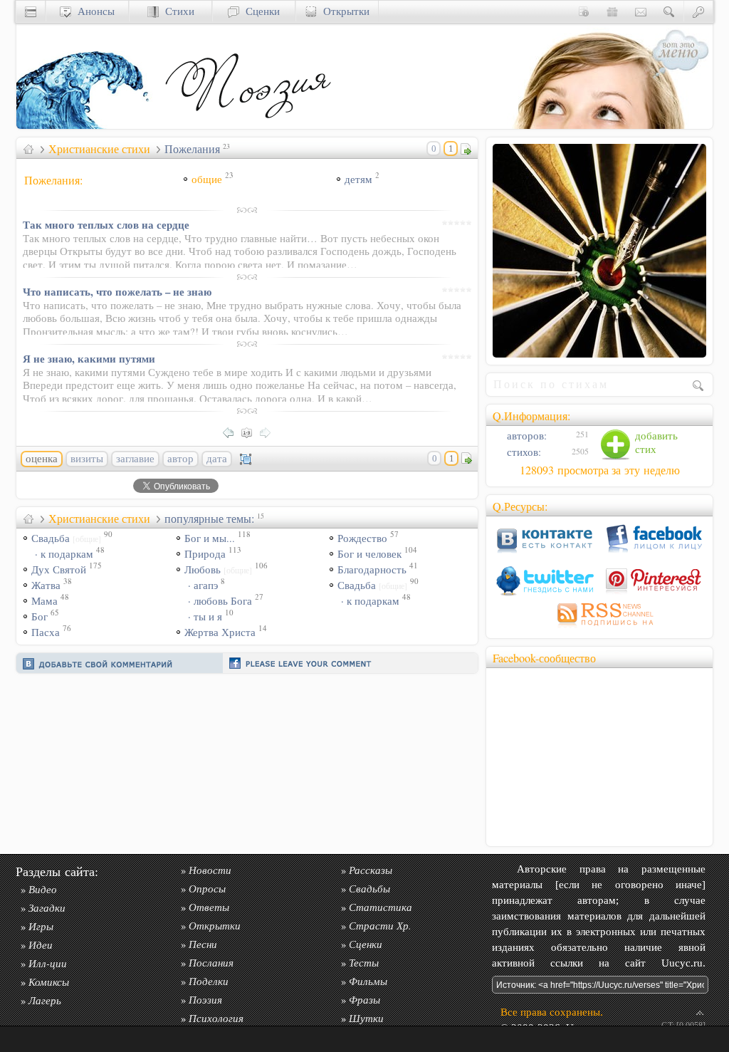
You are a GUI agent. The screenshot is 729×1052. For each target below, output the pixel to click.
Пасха (45, 632)
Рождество (362, 538)
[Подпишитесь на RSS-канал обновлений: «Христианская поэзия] (599, 628)
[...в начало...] (250, 431)
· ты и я (205, 616)
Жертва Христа (220, 632)
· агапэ (203, 585)
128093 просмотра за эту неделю (600, 470)
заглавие (135, 458)
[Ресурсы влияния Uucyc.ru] (28, 149)
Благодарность (372, 569)
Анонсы (93, 11)
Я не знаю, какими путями (89, 358)
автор (180, 458)
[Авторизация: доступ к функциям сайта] (698, 11)
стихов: (522, 452)
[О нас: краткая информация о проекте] (583, 11)
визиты (86, 458)
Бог (39, 616)
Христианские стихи (99, 149)
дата (216, 458)
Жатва (46, 585)
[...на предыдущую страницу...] (232, 431)
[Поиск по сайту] (669, 11)
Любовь (218, 569)
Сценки (259, 11)
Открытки (343, 11)
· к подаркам (64, 554)
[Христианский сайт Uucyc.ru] (87, 125)
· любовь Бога (220, 601)
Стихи (176, 11)
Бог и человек (369, 554)
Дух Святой (58, 569)
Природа (205, 554)
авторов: (525, 435)
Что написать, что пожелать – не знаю (117, 291)
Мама (44, 601)
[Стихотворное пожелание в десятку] (599, 351)
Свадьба (66, 538)
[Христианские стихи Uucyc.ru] (248, 125)
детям (358, 179)
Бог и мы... (209, 538)
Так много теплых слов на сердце (106, 224)
